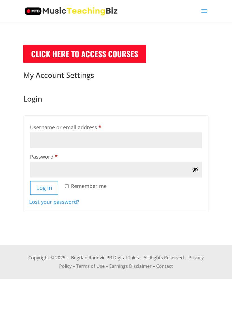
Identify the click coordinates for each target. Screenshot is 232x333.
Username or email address (76, 127)
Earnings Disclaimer (130, 266)
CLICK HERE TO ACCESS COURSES (84, 54)
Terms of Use (90, 266)
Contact (164, 266)
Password (54, 156)
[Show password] (195, 169)
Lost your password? (54, 201)
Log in (44, 188)
